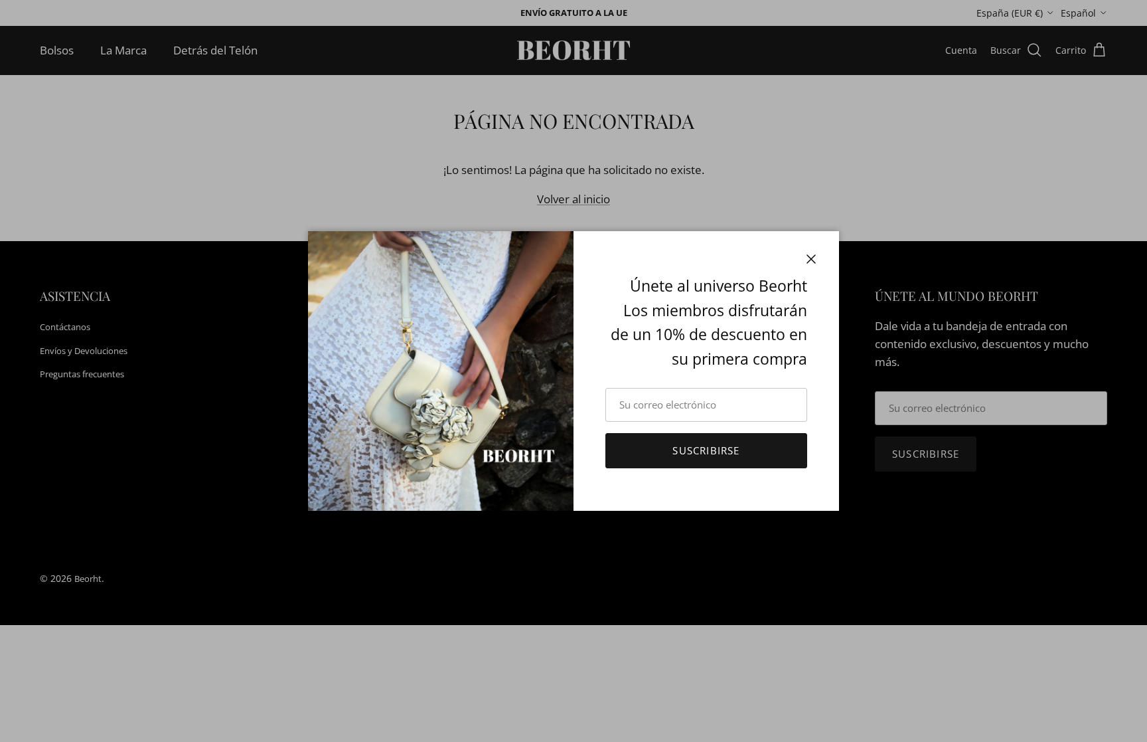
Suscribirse (705, 450)
